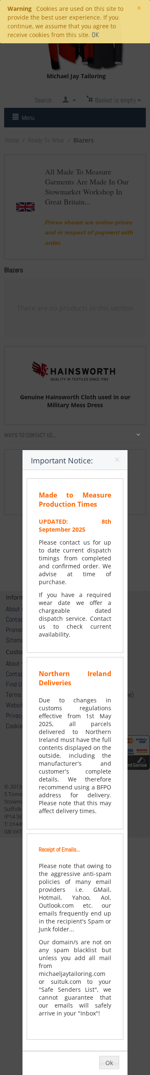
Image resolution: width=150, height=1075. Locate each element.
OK (95, 34)
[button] (117, 461)
